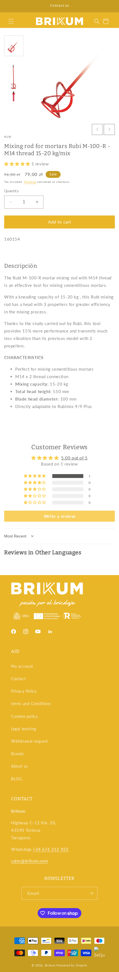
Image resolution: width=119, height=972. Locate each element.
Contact (18, 678)
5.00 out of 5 (74, 457)
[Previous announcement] (10, 6)
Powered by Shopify (71, 965)
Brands (17, 753)
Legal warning (23, 728)
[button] (11, 21)
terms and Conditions (31, 703)
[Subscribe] (91, 893)
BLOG (16, 778)
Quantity (11, 191)
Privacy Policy (24, 691)
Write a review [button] (59, 516)
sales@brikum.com (29, 860)
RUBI (8, 136)
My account (22, 666)
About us (19, 766)
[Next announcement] (109, 6)
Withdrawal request (29, 741)
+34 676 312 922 (50, 849)
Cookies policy (24, 716)
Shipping (30, 181)
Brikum (50, 965)
